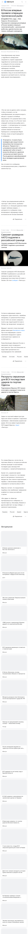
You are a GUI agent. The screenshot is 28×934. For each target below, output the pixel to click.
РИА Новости (20, 5)
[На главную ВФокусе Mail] (10, 2)
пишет (17, 425)
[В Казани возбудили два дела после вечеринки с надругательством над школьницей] (14, 567)
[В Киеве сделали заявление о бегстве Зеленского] (14, 542)
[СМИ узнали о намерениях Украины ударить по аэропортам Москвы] (14, 617)
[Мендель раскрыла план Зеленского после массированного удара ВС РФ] (14, 691)
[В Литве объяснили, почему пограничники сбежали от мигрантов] (14, 667)
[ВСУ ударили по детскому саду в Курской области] (14, 766)
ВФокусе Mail (19, 230)
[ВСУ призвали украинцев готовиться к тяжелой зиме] (14, 642)
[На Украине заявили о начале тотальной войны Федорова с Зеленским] (14, 890)
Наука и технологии (6, 7)
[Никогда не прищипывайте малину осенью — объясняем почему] (14, 716)
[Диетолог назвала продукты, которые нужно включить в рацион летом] (14, 865)
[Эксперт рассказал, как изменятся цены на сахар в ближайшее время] (14, 915)
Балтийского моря (18, 330)
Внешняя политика (6, 232)
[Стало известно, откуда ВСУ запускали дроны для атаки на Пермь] (14, 840)
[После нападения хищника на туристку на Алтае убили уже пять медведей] (14, 741)
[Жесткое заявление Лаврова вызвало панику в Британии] (14, 592)
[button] (14, 42)
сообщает (15, 280)
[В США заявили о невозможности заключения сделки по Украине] (14, 791)
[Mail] (5, 2)
